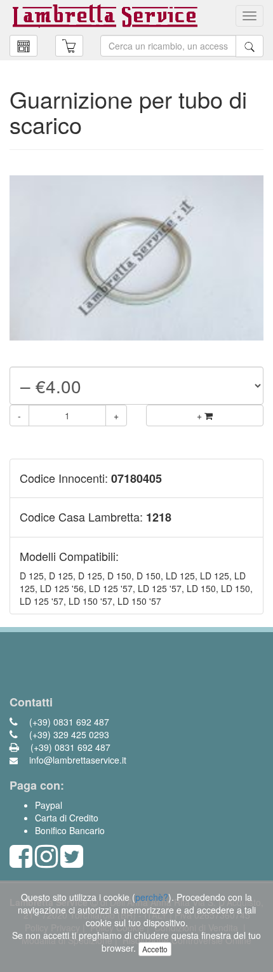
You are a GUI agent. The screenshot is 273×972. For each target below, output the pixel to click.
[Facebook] (21, 862)
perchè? (151, 897)
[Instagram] (46, 862)
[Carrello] (23, 46)
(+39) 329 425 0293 (68, 734)
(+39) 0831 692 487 (68, 721)
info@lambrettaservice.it (76, 759)
